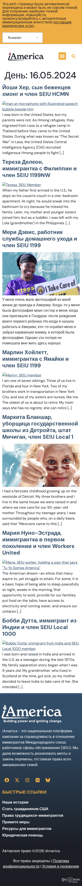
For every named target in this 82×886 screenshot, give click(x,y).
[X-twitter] (17, 780)
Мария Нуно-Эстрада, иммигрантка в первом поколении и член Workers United (38, 542)
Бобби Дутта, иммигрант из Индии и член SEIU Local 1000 (39, 627)
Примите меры (16, 822)
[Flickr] (37, 780)
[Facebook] (6, 780)
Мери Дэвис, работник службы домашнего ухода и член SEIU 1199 (39, 239)
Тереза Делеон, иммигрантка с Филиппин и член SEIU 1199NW (39, 168)
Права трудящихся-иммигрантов (32, 815)
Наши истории (15, 802)
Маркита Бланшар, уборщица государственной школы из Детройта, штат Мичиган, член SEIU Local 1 (40, 426)
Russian (14, 37)
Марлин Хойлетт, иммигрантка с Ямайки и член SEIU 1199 (35, 359)
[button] (62, 56)
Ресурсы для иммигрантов (26, 828)
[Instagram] (27, 780)
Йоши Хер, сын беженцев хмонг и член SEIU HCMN (36, 90)
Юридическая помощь (22, 835)
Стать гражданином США (25, 808)
